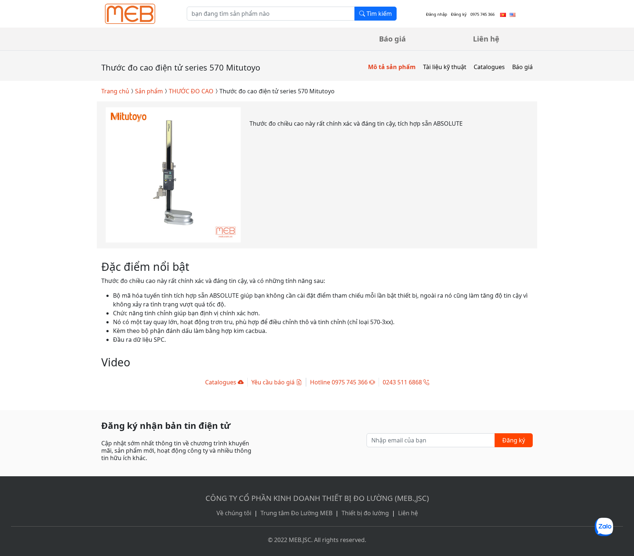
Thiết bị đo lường (365, 513)
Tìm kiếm (378, 14)
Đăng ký (459, 14)
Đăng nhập (436, 14)
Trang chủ (115, 91)
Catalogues (489, 67)
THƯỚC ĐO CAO (191, 91)
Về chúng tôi (233, 513)
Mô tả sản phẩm (392, 67)
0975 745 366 (482, 14)
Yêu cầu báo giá (273, 382)
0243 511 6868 (403, 382)
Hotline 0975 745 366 (339, 382)
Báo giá (392, 39)
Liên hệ (486, 39)
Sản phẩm (149, 91)
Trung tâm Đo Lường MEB (296, 513)
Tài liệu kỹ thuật (444, 67)
